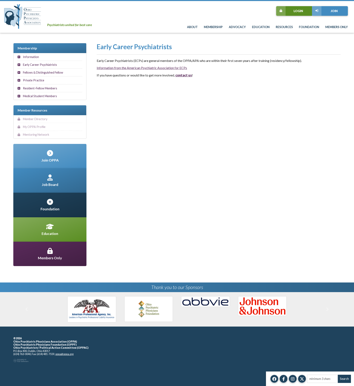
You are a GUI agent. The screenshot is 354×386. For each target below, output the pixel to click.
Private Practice (33, 80)
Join (334, 11)
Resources (284, 27)
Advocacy (237, 27)
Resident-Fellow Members (39, 88)
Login (298, 11)
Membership (213, 27)
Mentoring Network (35, 134)
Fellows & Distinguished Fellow (42, 72)
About (192, 27)
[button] (26, 309)
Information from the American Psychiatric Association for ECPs (142, 68)
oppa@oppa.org (64, 354)
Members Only (336, 27)
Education (261, 27)
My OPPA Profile (33, 127)
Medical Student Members (39, 96)
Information (30, 57)
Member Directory (34, 119)
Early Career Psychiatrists (39, 64)
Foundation (309, 27)
